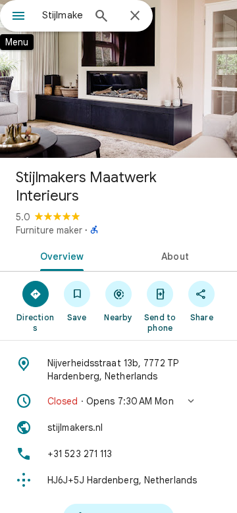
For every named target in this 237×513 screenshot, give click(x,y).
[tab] (60, 255)
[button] (118, 401)
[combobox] (62, 15)
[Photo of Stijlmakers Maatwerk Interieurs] (118, 79)
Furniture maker (49, 230)
